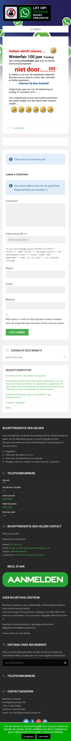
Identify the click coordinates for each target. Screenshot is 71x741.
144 (4, 515)
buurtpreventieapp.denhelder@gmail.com (29, 547)
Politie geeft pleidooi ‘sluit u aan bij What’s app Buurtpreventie (28, 396)
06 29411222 (16, 544)
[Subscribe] (65, 662)
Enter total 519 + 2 (16, 233)
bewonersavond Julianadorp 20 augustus (26, 375)
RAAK (8, 407)
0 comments (18, 127)
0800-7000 (7, 507)
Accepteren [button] (28, 736)
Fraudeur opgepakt (15, 402)
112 (4, 482)
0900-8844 (7, 498)
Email (10, 283)
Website (10, 299)
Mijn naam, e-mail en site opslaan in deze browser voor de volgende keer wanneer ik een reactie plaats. (35, 321)
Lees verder (43, 736)
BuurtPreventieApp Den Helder (28, 554)
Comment (12, 200)
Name (10, 268)
